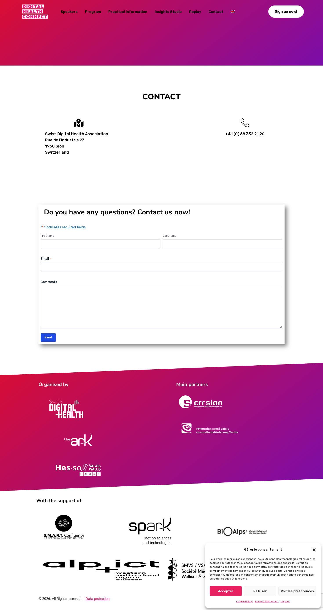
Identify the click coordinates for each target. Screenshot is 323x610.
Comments (49, 282)
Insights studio (168, 12)
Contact (216, 12)
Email (46, 259)
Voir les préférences (297, 591)
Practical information (127, 12)
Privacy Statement (267, 601)
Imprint (285, 601)
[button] (314, 549)
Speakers (69, 12)
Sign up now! (286, 11)
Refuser (260, 591)
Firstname (47, 235)
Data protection (98, 599)
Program (93, 12)
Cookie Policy (244, 601)
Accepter (225, 591)
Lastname (169, 235)
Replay (195, 12)
